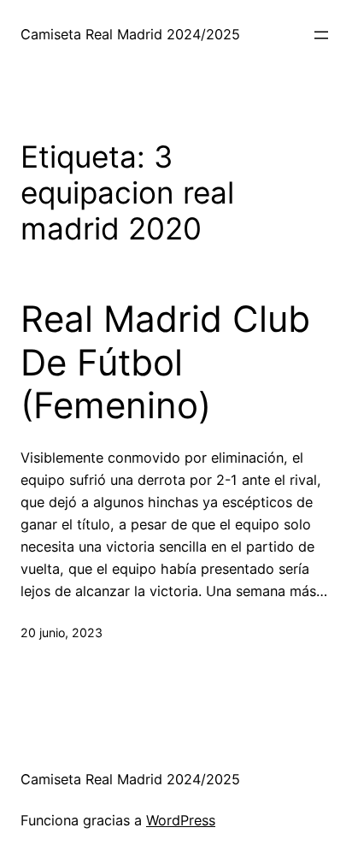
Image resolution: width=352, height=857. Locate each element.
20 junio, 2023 (62, 632)
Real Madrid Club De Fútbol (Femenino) (165, 362)
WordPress (180, 820)
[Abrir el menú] (321, 35)
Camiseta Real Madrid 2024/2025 (130, 34)
